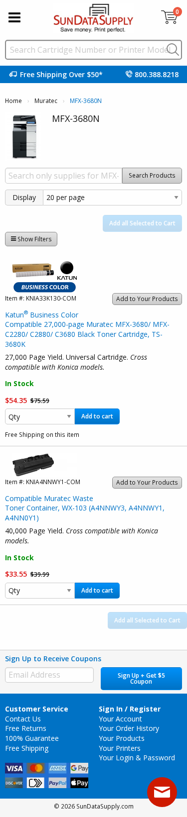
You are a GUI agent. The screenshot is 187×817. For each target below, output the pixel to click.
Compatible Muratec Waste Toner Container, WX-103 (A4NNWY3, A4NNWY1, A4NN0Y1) (85, 508)
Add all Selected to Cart (142, 223)
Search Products (152, 175)
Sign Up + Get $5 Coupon (141, 678)
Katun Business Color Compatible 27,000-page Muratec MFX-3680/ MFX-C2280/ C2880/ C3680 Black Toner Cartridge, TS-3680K (87, 329)
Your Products (122, 738)
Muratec (45, 101)
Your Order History (129, 728)
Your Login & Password (137, 757)
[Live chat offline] (162, 792)
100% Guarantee (32, 738)
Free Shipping (26, 748)
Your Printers (120, 748)
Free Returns (25, 728)
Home (13, 101)
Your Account (120, 718)
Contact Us (23, 718)
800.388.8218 (157, 74)
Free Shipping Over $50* (61, 74)
